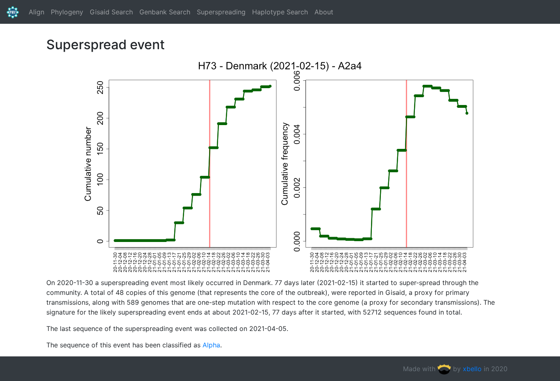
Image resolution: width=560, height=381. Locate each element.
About (323, 12)
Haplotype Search (280, 12)
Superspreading (221, 12)
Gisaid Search (111, 12)
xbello (472, 369)
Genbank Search (164, 12)
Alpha (211, 345)
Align (36, 12)
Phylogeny (67, 12)
